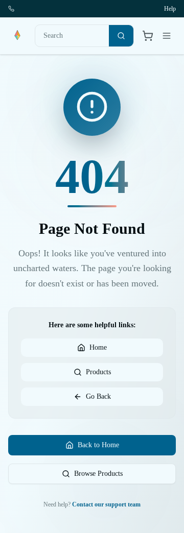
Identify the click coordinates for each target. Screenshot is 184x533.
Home (98, 347)
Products (98, 372)
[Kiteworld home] (17, 36)
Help (170, 8)
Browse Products (98, 473)
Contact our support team (106, 504)
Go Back (98, 396)
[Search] (121, 35)
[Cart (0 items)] (147, 35)
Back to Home (98, 445)
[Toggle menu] (166, 36)
